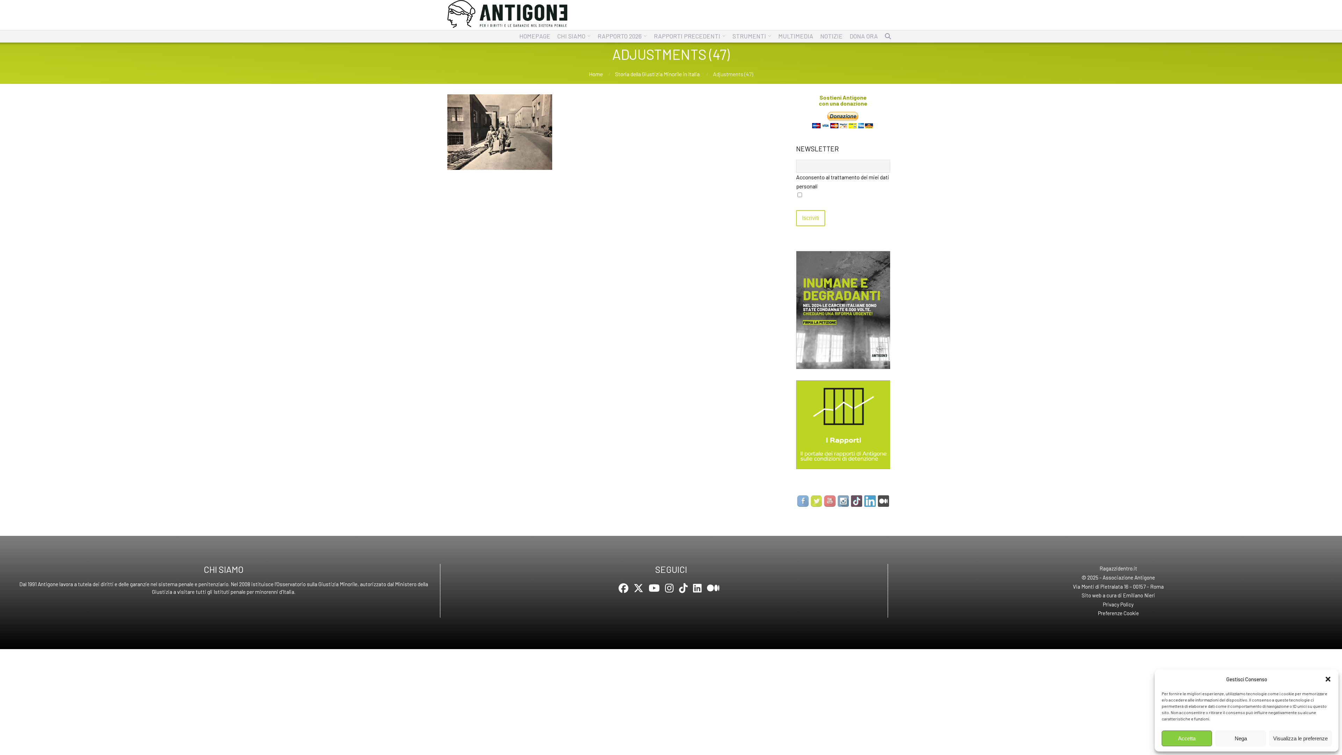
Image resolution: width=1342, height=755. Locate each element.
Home (596, 74)
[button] (1328, 679)
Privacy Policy (1118, 604)
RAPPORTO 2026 (620, 36)
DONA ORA (864, 36)
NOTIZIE (831, 36)
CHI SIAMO (571, 36)
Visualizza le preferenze (1300, 738)
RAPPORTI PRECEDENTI (687, 36)
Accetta (1187, 738)
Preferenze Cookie (1118, 613)
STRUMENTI (749, 36)
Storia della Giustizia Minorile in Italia (657, 74)
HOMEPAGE (534, 36)
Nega (1241, 738)
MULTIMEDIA (795, 36)
